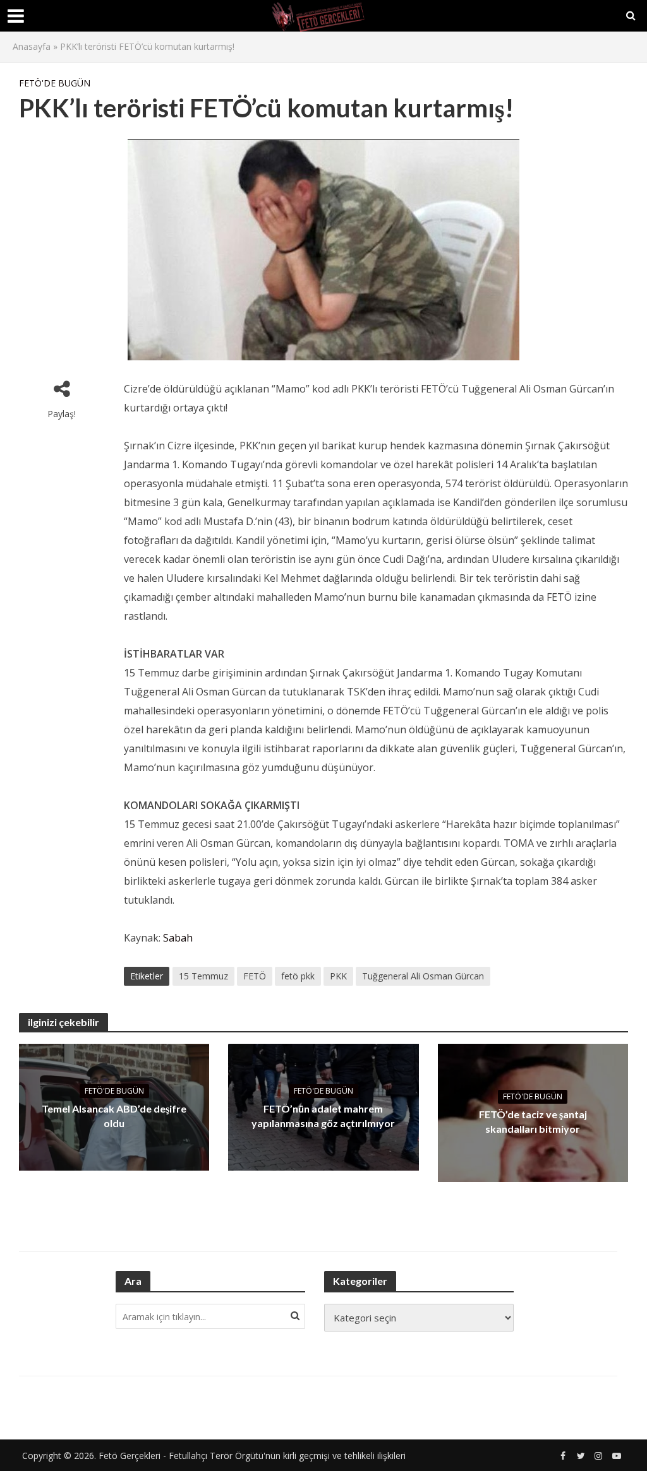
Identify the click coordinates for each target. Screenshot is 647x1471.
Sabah (178, 938)
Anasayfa (32, 46)
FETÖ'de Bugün (54, 83)
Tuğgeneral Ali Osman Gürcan (423, 976)
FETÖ (254, 976)
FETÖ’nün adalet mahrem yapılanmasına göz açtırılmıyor (323, 1115)
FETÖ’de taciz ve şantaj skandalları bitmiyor (533, 1121)
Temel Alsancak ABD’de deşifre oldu (114, 1115)
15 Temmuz (203, 976)
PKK (338, 976)
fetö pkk (298, 976)
